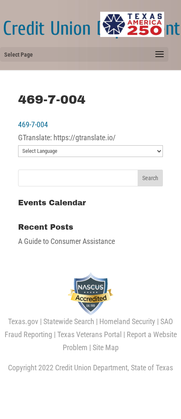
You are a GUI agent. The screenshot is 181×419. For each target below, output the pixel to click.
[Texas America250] (132, 24)
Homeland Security (127, 321)
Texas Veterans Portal (89, 334)
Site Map (106, 347)
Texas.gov (23, 321)
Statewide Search (68, 321)
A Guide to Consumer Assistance (66, 241)
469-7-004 (33, 124)
